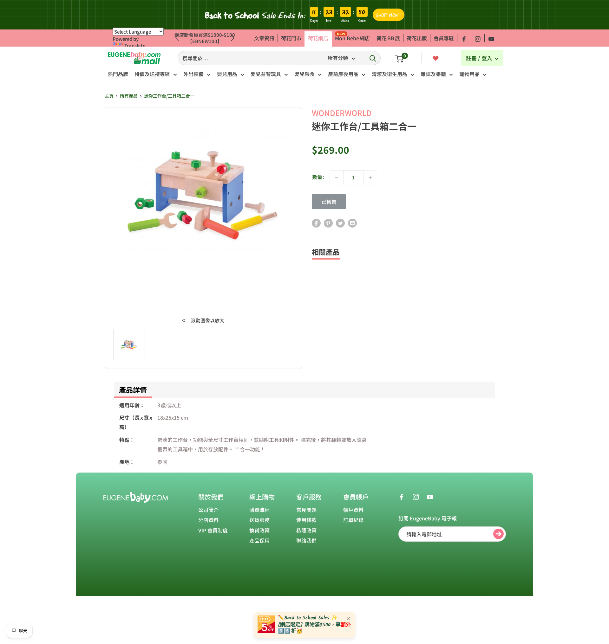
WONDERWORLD (342, 112)
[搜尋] (373, 58)
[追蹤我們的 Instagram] (477, 38)
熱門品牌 (118, 74)
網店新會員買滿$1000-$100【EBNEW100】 (204, 37)
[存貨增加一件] (370, 177)
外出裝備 (193, 74)
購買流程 (259, 509)
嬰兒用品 (227, 74)
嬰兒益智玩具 (266, 74)
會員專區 (444, 38)
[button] (232, 38)
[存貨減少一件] (336, 177)
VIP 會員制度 (213, 530)
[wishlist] (436, 57)
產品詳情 (133, 389)
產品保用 (259, 540)
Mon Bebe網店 (352, 38)
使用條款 (306, 520)
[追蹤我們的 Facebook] (464, 38)
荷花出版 (417, 38)
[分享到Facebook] (316, 223)
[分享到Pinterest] (328, 223)
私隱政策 (306, 530)
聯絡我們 (306, 540)
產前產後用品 (343, 74)
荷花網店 (318, 38)
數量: (318, 177)
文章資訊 (264, 38)
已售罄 (329, 201)
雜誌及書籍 (433, 74)
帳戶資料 (353, 509)
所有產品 (129, 96)
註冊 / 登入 (480, 58)
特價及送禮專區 (152, 74)
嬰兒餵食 (304, 74)
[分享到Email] (352, 223)
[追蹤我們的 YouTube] (491, 38)
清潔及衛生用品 (389, 74)
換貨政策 (259, 530)
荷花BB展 (388, 38)
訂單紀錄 (353, 520)
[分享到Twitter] (340, 223)
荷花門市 (291, 38)
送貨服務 (259, 520)
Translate (134, 45)
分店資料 (208, 520)
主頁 (109, 96)
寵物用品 (469, 74)
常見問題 (306, 509)
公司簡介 (208, 509)
